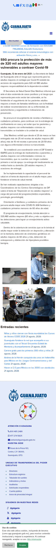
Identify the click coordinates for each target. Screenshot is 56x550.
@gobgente (15, 508)
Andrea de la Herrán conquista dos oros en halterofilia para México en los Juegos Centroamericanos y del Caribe (29, 361)
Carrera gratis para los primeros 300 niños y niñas (27, 351)
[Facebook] (21, 5)
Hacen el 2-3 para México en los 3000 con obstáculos (29, 368)
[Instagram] (27, 5)
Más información (34, 539)
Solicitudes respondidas (19, 488)
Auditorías (13, 485)
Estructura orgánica (17, 474)
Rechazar (8, 545)
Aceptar (22, 545)
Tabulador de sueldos (18, 478)
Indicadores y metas (17, 481)
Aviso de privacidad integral (20, 495)
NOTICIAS (14, 41)
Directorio (13, 471)
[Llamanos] (14, 5)
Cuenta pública (15, 491)
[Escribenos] (17, 5)
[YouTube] (30, 5)
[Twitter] (23, 5)
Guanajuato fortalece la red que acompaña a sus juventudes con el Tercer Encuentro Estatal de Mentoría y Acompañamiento (26, 343)
